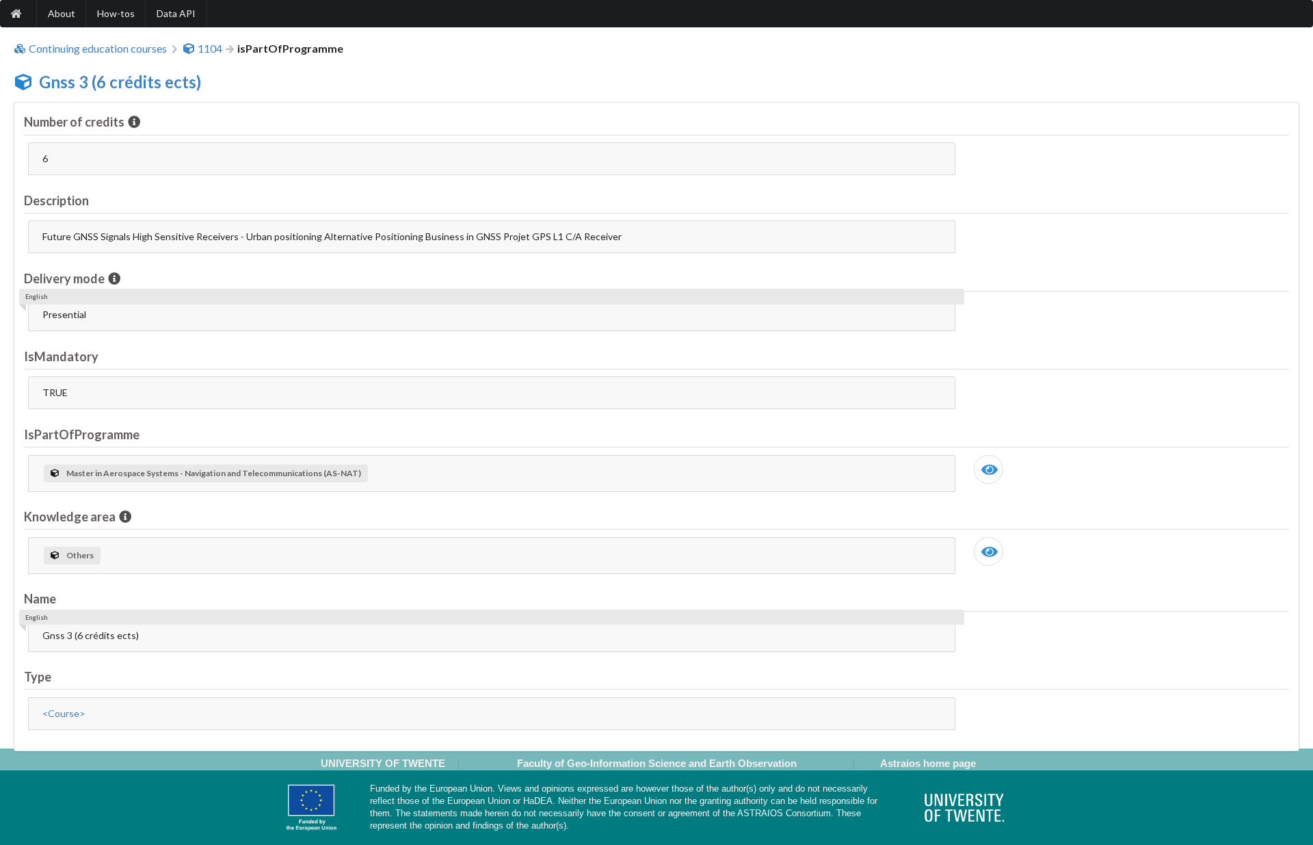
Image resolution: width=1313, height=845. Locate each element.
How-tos (116, 13)
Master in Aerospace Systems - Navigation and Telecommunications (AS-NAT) (213, 473)
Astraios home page (928, 763)
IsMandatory (61, 356)
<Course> (63, 713)
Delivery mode (64, 278)
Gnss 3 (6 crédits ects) (120, 82)
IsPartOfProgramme (82, 434)
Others (80, 555)
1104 (210, 48)
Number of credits (74, 121)
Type (37, 676)
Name (40, 598)
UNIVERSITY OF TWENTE (383, 763)
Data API (176, 13)
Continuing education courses (98, 48)
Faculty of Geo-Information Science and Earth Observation (657, 763)
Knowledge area (70, 516)
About (61, 13)
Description (56, 200)
